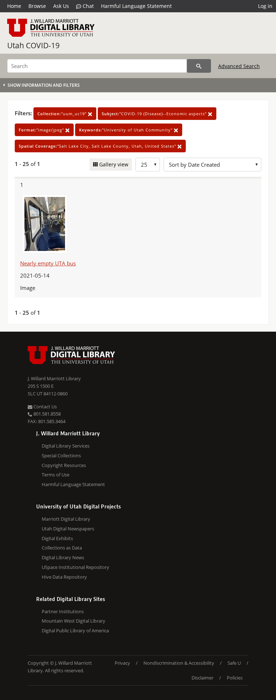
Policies (235, 677)
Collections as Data (62, 547)
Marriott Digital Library (66, 519)
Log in (265, 6)
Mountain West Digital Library (73, 621)
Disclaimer (202, 677)
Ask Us (61, 6)
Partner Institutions (63, 611)
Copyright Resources (64, 465)
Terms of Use (55, 474)
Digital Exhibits (57, 538)
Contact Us (44, 406)
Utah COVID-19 (33, 45)
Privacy (122, 663)
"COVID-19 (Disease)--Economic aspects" (155, 113)
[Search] (199, 66)
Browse (37, 6)
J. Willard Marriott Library (54, 378)
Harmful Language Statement (136, 6)
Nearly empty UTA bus (48, 263)
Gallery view (113, 164)
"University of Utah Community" (126, 130)
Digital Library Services (65, 446)
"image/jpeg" (42, 130)
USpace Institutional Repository (75, 567)
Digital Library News (63, 557)
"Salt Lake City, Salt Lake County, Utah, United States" (98, 146)
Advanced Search (239, 66)
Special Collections (61, 455)
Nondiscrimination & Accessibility (178, 663)
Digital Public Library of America (75, 630)
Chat (87, 6)
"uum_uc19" (62, 113)
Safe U (234, 663)
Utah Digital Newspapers (68, 528)
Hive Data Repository (64, 577)
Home (14, 6)
